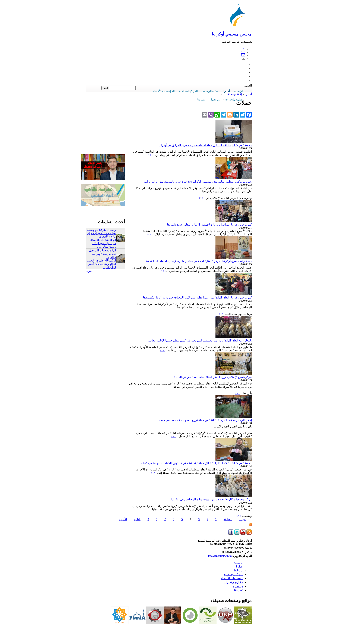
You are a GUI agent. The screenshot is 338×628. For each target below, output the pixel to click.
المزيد (89, 270)
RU (243, 52)
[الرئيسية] (239, 26)
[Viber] (211, 114)
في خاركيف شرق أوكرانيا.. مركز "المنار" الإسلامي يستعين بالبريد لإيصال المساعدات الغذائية (199, 261)
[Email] (204, 114)
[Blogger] (230, 114)
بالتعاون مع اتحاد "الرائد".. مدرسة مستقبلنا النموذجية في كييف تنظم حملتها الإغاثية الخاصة (200, 340)
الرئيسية (238, 562)
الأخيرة (123, 519)
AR (243, 58)
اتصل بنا (201, 99)
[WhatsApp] (217, 114)
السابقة (228, 519)
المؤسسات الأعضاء (232, 578)
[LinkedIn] (236, 114)
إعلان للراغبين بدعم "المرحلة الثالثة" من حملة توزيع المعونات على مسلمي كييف (205, 419)
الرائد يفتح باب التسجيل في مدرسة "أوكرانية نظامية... (102, 254)
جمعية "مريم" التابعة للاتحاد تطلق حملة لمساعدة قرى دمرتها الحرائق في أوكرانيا (205, 145)
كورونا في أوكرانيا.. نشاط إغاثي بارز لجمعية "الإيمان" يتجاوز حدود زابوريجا (209, 224)
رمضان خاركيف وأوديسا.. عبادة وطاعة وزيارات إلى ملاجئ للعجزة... (101, 233)
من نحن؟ (238, 586)
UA (242, 49)
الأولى (242, 519)
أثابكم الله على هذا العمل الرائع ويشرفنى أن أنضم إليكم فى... (101, 264)
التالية (137, 519)
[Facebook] (249, 114)
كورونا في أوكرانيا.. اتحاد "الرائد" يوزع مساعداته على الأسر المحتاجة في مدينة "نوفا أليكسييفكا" (197, 297)
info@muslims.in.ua (220, 555)
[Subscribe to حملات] (250, 524)
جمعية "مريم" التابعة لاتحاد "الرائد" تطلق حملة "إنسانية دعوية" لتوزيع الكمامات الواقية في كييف (196, 462)
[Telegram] (223, 114)
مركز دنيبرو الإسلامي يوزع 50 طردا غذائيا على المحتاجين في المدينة (213, 376)
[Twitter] (242, 114)
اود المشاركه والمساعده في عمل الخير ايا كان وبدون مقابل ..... (102, 243)
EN (243, 55)
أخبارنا (239, 566)
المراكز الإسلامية (233, 574)
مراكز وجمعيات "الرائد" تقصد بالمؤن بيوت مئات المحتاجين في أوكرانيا (211, 499)
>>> (150, 154)
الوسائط (238, 570)
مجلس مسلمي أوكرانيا (232, 34)
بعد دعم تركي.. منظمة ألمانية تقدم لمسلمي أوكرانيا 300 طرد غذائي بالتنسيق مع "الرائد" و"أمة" (197, 181)
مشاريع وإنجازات (233, 582)
